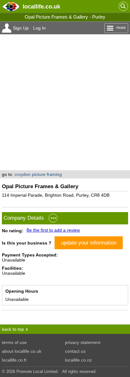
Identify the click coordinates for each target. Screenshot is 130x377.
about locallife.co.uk (21, 351)
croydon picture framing (38, 174)
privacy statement (82, 342)
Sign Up (21, 28)
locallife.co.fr (14, 360)
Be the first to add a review (53, 230)
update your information (88, 242)
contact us (75, 351)
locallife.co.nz (78, 360)
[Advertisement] (65, 102)
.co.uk (41, 6)
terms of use (14, 342)
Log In (39, 28)
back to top (13, 329)
